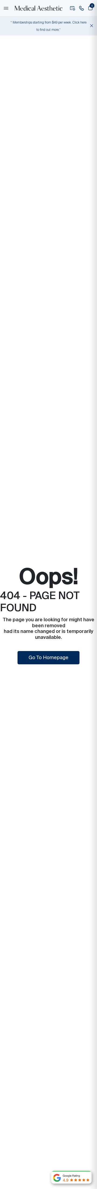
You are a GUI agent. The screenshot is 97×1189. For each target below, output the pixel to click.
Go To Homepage (48, 657)
